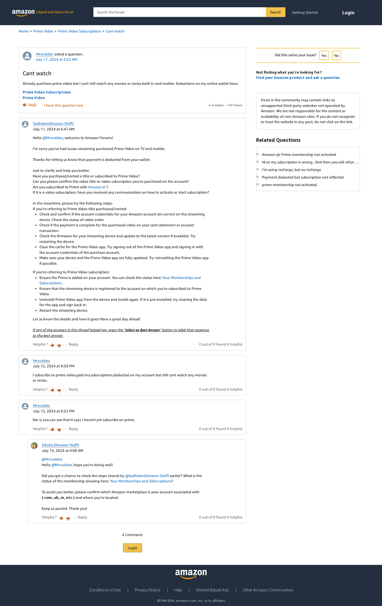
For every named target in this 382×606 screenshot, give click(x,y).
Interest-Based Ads (212, 590)
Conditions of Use (105, 590)
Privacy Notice (147, 590)
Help (178, 590)
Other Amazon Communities (268, 590)
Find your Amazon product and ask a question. (298, 77)
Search (275, 12)
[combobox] (189, 12)
